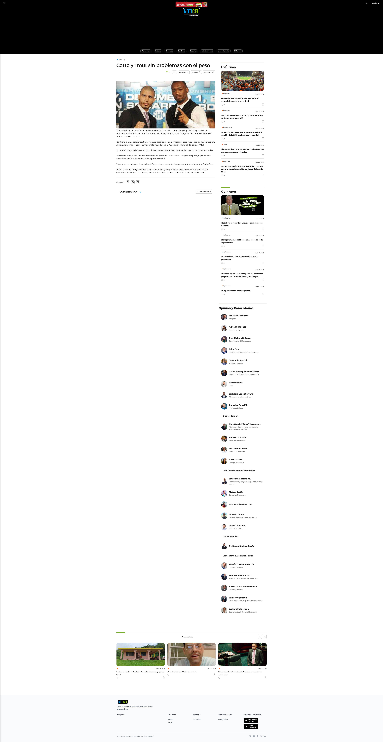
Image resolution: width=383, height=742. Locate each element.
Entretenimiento (207, 51)
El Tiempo (237, 51)
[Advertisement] (191, 32)
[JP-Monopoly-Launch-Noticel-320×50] (191, 4)
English (170, 722)
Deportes (193, 51)
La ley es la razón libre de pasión (235, 291)
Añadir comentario (204, 192)
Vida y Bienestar (223, 51)
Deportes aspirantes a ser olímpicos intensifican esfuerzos (238, 672)
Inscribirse (375, 3)
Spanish (170, 719)
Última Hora (146, 51)
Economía (169, 51)
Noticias (158, 51)
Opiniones (181, 51)
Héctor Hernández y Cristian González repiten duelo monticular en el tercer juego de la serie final (242, 169)
